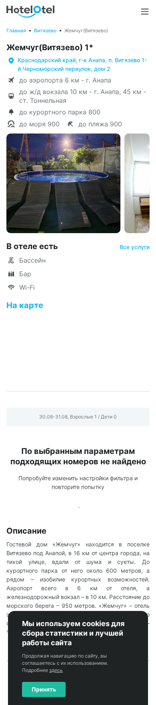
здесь (56, 670)
